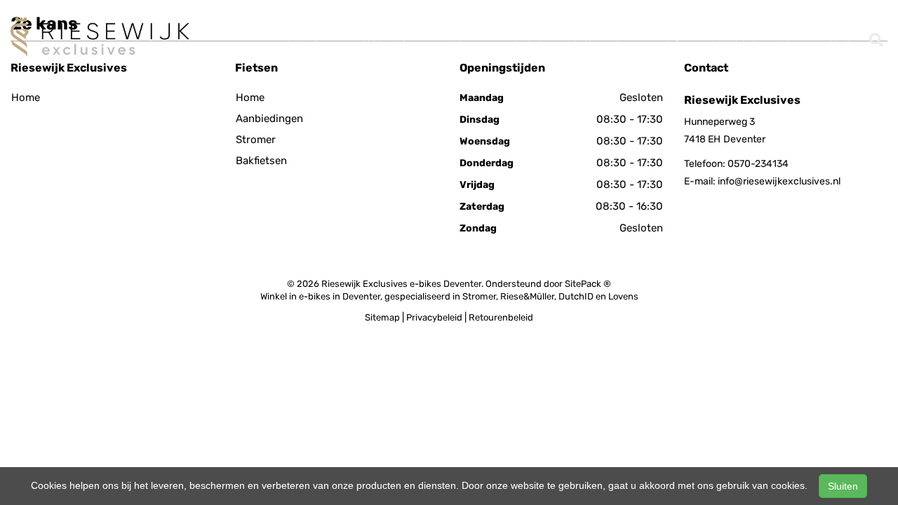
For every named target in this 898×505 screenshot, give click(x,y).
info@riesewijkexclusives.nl (779, 181)
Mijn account (782, 15)
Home (25, 97)
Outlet (841, 37)
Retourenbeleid (501, 317)
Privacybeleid (434, 317)
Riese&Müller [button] (382, 37)
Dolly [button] (670, 37)
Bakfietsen (261, 160)
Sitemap (382, 317)
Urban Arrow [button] (601, 37)
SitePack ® (588, 283)
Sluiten (843, 486)
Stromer (256, 139)
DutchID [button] (461, 37)
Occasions (734, 37)
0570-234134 (758, 164)
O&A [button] (789, 37)
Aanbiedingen (269, 118)
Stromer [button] (305, 37)
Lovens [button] (526, 37)
